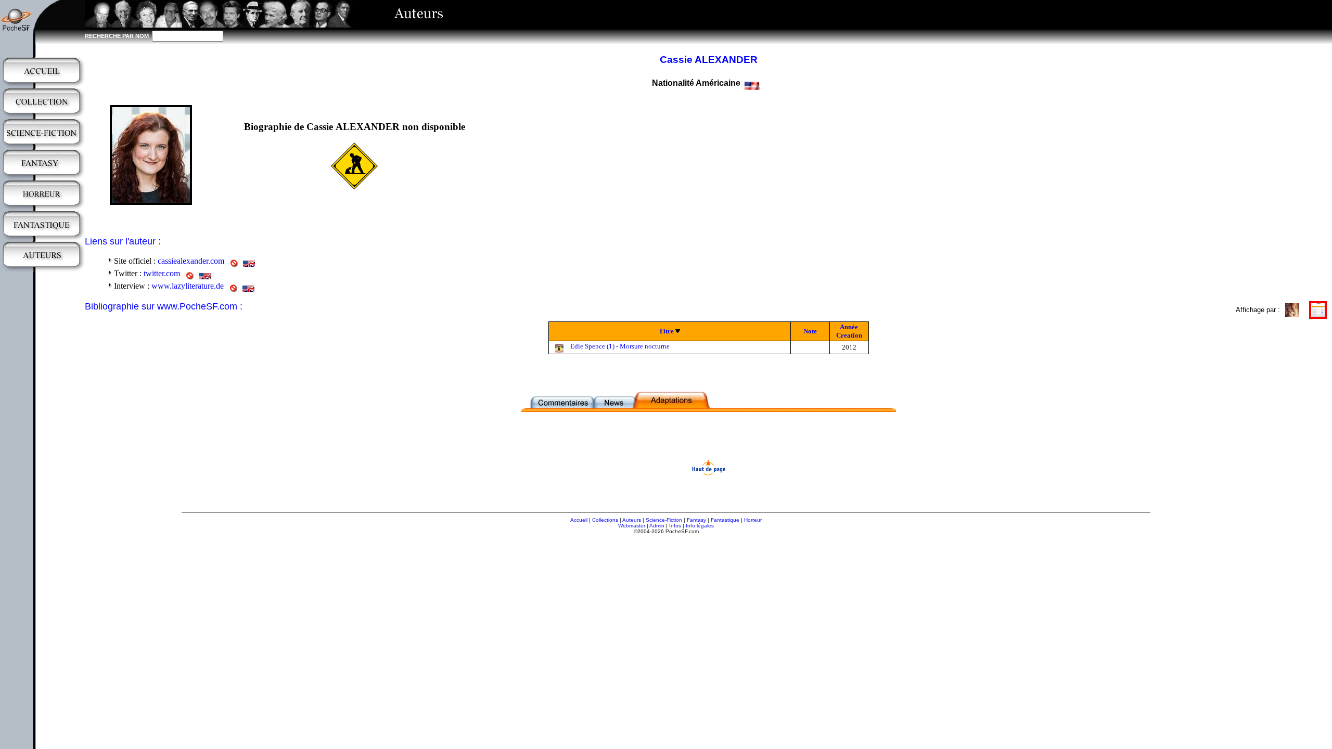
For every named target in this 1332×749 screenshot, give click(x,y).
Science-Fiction (664, 520)
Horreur (753, 520)
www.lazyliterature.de (187, 285)
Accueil (578, 520)
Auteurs (631, 520)
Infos (675, 525)
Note (810, 331)
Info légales (700, 525)
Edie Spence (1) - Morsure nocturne (620, 346)
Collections (605, 520)
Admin (656, 525)
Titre (666, 331)
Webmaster (631, 525)
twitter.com (162, 273)
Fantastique (725, 520)
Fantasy (696, 520)
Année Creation (849, 331)
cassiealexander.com (191, 260)
